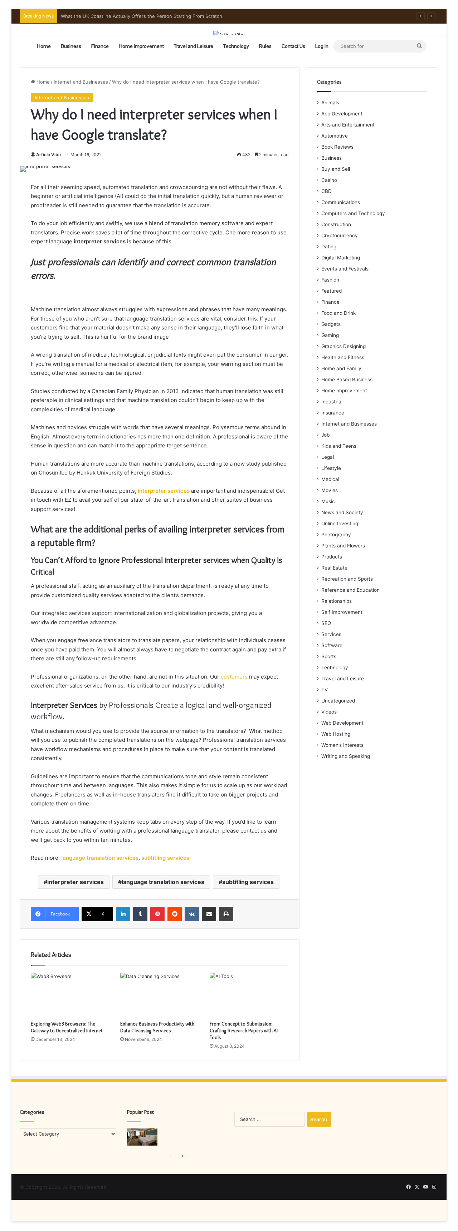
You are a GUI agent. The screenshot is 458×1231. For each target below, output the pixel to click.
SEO (326, 623)
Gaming (330, 335)
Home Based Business (346, 379)
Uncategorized (338, 701)
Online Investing (339, 523)
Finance (100, 46)
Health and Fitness (342, 357)
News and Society (342, 512)
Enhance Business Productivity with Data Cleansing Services (157, 1027)
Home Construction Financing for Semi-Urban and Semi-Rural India (135, 16)
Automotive (334, 136)
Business (71, 46)
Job (325, 435)
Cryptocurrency (339, 235)
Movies (329, 490)
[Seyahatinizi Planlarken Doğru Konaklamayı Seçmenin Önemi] (142, 1137)
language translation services (163, 881)
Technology (236, 46)
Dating (328, 246)
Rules (265, 46)
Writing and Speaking (345, 756)
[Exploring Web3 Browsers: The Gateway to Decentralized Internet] (70, 995)
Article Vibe (48, 154)
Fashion (330, 280)
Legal (327, 457)
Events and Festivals (345, 269)
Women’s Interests (342, 745)
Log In (321, 46)
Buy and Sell (335, 169)
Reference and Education (350, 590)
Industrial (331, 401)
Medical (330, 479)
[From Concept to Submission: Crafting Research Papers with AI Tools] (249, 995)
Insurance (332, 413)
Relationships (336, 601)
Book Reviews (337, 147)
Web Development (342, 723)
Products (331, 557)
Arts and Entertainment (348, 125)
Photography (336, 534)
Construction (336, 224)
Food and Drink (338, 313)
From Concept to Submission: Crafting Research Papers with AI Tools (244, 1031)
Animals (330, 102)
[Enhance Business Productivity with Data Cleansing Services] (159, 995)
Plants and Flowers (343, 546)
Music (328, 501)
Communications (340, 202)
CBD (326, 191)
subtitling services (248, 881)
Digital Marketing (340, 257)
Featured (331, 291)
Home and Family (341, 368)
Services (331, 634)
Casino (329, 180)
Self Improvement (341, 612)
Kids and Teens (338, 446)
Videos (329, 712)
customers (234, 676)
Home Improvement (141, 46)
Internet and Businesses (81, 82)
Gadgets (331, 324)
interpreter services (75, 881)
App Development (341, 113)
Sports (328, 656)
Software (331, 645)
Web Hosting (335, 734)
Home (44, 46)
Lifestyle (331, 468)
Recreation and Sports (347, 579)
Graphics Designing (343, 346)
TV (324, 690)
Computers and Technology (353, 213)
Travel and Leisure (193, 46)
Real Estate (334, 568)
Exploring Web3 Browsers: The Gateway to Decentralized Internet (67, 1027)
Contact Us (293, 46)
